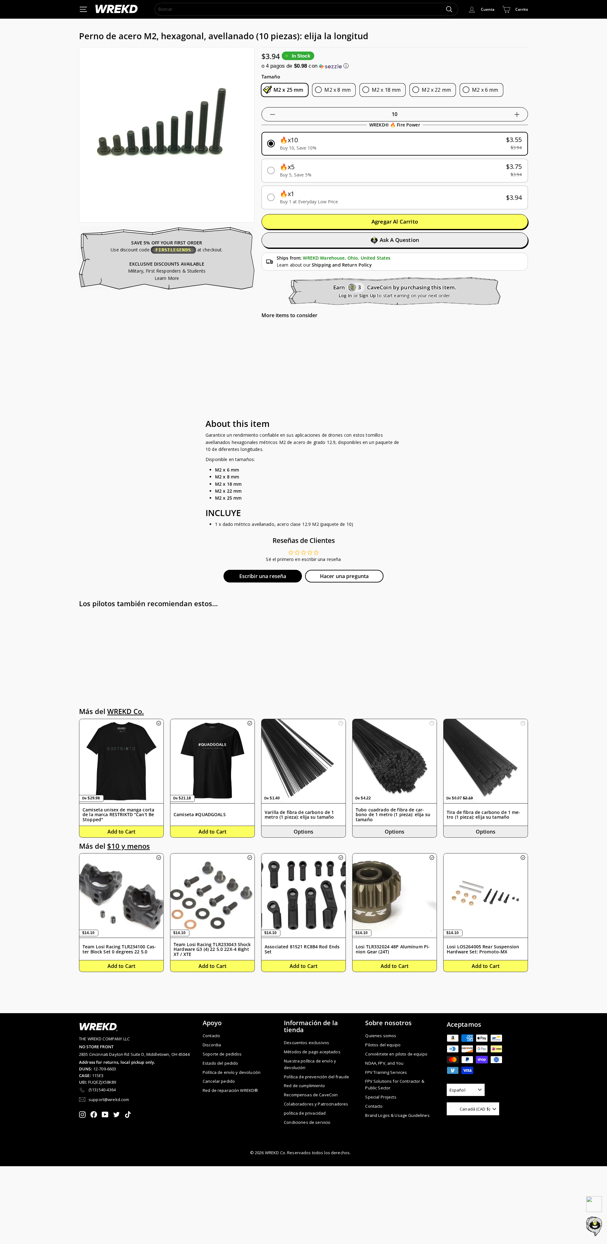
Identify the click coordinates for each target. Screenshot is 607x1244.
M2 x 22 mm (436, 89)
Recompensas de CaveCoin (311, 1095)
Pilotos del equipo (383, 1045)
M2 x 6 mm (485, 89)
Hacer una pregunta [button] (344, 576)
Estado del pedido (220, 1063)
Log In (345, 296)
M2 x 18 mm (386, 89)
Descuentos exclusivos (306, 1042)
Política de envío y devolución (232, 1072)
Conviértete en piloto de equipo (396, 1054)
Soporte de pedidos (222, 1054)
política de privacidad (305, 1113)
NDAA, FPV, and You (384, 1063)
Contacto (211, 1035)
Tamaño (270, 76)
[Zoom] (166, 134)
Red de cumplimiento (304, 1085)
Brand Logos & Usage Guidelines (397, 1115)
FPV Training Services (386, 1072)
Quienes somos (380, 1035)
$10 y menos (128, 846)
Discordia (212, 1045)
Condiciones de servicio (307, 1122)
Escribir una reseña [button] (262, 576)
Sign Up (367, 296)
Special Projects (380, 1097)
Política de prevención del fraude (316, 1077)
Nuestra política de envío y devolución (310, 1064)
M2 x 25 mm (288, 89)
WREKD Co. (125, 711)
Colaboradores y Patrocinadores (316, 1104)
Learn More (167, 278)
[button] (394, 66)
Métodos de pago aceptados (312, 1052)
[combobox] (306, 9)
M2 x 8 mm (337, 89)
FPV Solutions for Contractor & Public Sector (394, 1084)
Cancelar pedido (219, 1081)
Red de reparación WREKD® (230, 1090)
